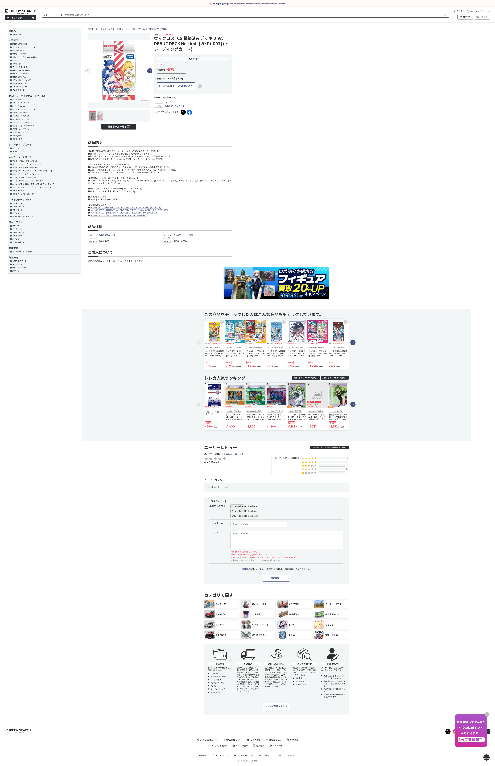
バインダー (16, 213)
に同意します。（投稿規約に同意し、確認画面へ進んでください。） (278, 569)
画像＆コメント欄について (232, 454)
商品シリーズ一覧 (19, 267)
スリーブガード (18, 190)
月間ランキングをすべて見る (334, 378)
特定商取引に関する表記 (244, 755)
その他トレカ (17, 139)
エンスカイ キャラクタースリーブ (25, 177)
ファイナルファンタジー (21, 67)
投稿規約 (247, 569)
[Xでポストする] (183, 112)
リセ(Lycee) (17, 135)
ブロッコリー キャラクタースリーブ (25, 167)
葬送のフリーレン (19, 83)
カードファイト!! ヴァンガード (24, 47)
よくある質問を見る (275, 706)
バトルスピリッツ (19, 132)
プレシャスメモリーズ (20, 102)
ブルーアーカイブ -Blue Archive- (24, 57)
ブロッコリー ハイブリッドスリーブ (25, 174)
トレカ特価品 (17, 34)
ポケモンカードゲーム (20, 112)
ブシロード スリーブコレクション (25, 161)
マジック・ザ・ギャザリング (23, 125)
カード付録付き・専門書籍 (22, 251)
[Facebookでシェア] (189, 112)
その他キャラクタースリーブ (23, 194)
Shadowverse (18, 50)
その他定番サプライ (19, 242)
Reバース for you (18, 106)
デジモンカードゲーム (20, 129)
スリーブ (15, 226)
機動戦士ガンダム (19, 77)
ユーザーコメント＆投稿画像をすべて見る (329, 447)
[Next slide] (149, 70)
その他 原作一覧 (18, 90)
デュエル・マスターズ (20, 73)
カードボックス (18, 206)
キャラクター (17, 148)
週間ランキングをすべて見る (305, 378)
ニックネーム (216, 523)
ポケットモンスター (19, 54)
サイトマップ (291, 755)
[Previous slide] (87, 70)
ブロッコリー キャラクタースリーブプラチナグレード (32, 171)
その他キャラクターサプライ (23, 216)
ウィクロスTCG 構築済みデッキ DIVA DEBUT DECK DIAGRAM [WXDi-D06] (124, 212)
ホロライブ (16, 60)
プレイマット (17, 210)
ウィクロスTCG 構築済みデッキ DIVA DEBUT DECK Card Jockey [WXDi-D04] (125, 207)
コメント (214, 532)
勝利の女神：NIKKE (19, 44)
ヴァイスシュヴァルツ (20, 99)
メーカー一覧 (17, 264)
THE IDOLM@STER (19, 86)
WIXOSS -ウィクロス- (20, 119)
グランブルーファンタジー (22, 80)
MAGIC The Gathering (21, 70)
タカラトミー (171, 102)
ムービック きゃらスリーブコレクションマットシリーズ (33, 184)
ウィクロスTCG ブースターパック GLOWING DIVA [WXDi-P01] (118, 215)
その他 (14, 151)
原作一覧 (15, 271)
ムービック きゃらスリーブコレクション (27, 180)
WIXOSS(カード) (107, 235)
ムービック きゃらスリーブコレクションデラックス (31, 187)
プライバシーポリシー (221, 755)
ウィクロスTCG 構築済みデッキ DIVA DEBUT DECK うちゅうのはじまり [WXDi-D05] (129, 210)
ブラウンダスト (18, 63)
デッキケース (17, 203)
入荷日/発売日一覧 (19, 261)
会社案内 (202, 755)
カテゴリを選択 (14, 17)
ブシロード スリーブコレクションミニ (26, 164)
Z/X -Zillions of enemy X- (22, 122)
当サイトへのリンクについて (270, 755)
